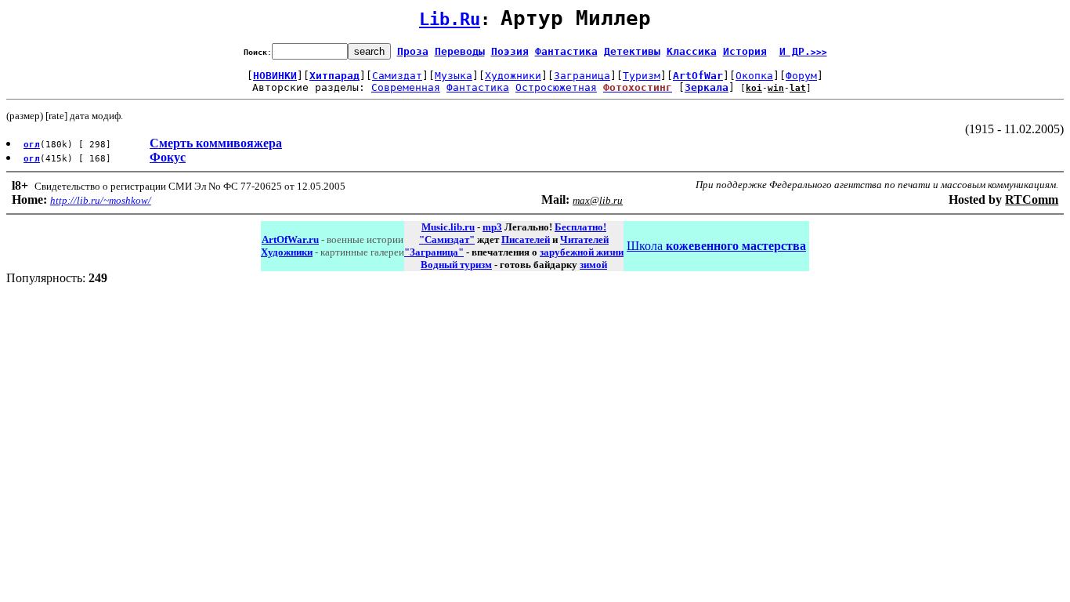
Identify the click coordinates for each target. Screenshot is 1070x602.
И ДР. (803, 51)
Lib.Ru (449, 19)
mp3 (492, 227)
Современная (405, 87)
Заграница (582, 76)
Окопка (754, 76)
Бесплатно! (580, 227)
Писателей (525, 239)
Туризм (641, 76)
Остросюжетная (556, 87)
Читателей (584, 239)
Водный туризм (456, 264)
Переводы (460, 51)
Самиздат (397, 76)
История (745, 51)
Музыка (453, 76)
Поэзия (510, 51)
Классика (692, 51)
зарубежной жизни (582, 252)
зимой (593, 264)
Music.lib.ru (448, 227)
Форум (801, 76)
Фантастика (566, 51)
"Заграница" (434, 252)
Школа (716, 245)
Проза (412, 51)
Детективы (632, 51)
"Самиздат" (447, 239)
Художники (513, 76)
